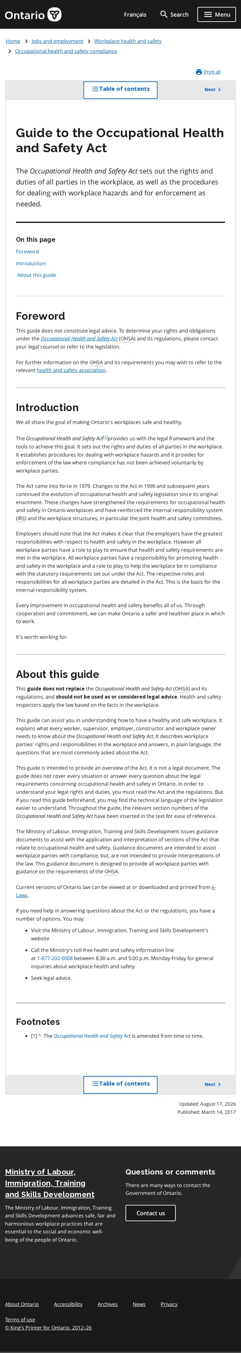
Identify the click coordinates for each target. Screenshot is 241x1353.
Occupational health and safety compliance (66, 51)
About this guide (36, 274)
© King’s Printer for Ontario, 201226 (48, 1327)
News (139, 1304)
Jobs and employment (57, 41)
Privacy (169, 1304)
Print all (212, 72)
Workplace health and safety (128, 41)
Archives (108, 1304)
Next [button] (210, 89)
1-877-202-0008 (55, 958)
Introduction (31, 263)
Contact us (151, 1213)
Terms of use (20, 1319)
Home (13, 41)
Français (135, 14)
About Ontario (22, 1304)
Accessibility (68, 1304)
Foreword (27, 251)
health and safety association (71, 370)
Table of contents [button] (128, 92)
